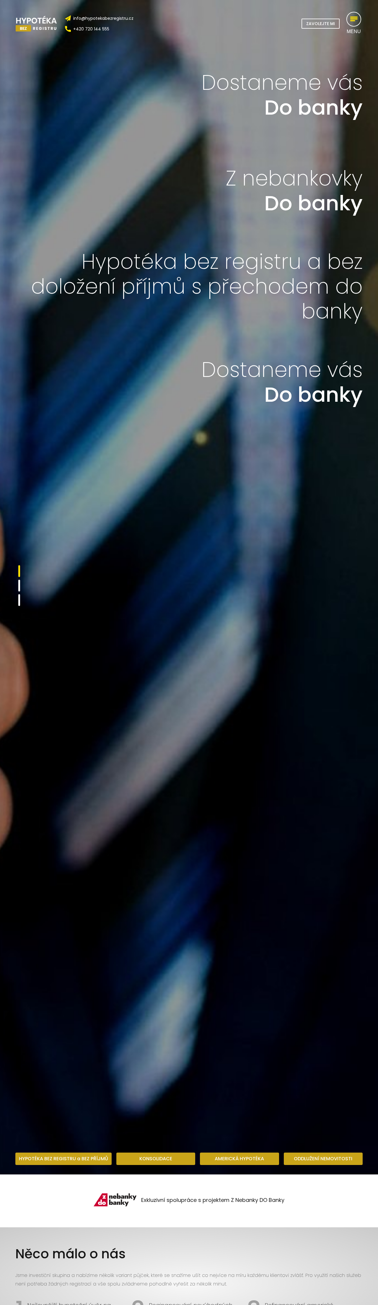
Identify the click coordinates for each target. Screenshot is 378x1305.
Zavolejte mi (320, 24)
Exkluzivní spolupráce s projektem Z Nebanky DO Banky (212, 1200)
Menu (354, 31)
